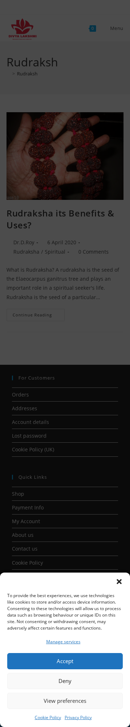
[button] (119, 581)
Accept (65, 661)
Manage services (63, 642)
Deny (65, 680)
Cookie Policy (48, 717)
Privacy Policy (78, 717)
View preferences (65, 700)
